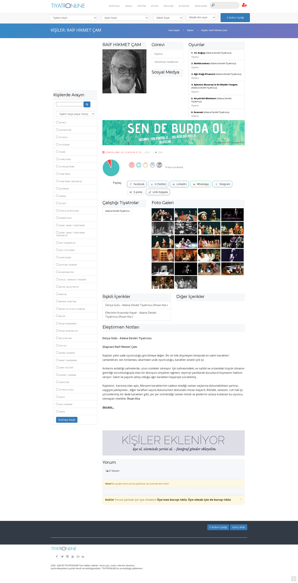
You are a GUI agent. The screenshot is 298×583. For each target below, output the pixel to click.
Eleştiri (184, 6)
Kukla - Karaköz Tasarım (72, 279)
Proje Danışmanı (67, 323)
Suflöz (62, 345)
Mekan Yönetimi (67, 301)
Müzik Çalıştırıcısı (68, 287)
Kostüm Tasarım (67, 264)
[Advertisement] (75, 66)
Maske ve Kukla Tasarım (71, 309)
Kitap (154, 6)
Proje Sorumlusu (68, 331)
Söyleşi (169, 6)
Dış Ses (62, 203)
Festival (114, 6)
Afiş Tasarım (65, 404)
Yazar (61, 152)
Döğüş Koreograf (68, 210)
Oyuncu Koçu (66, 389)
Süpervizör (64, 130)
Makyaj (62, 294)
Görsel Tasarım (67, 375)
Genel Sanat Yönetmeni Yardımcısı (70, 234)
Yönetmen (64, 174)
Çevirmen (63, 188)
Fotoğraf (64, 144)
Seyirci (62, 122)
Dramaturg (65, 218)
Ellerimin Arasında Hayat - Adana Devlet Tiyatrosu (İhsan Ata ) (130, 315)
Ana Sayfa (174, 30)
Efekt (61, 397)
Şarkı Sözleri (65, 367)
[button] (244, 5)
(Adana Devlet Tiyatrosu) (214, 88)
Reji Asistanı (65, 338)
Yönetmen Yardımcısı (70, 181)
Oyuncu (63, 137)
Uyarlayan (64, 159)
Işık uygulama (66, 250)
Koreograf (64, 257)
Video (61, 411)
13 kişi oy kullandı (174, 167)
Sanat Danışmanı (67, 360)
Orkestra (63, 382)
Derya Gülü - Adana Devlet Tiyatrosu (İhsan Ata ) (136, 305)
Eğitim (142, 6)
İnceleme (201, 6)
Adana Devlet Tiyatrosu (117, 210)
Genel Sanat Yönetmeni (71, 225)
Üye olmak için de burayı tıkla (209, 500)
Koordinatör (66, 272)
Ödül (128, 6)
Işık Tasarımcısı (67, 243)
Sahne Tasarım (66, 353)
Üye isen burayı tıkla (172, 500)
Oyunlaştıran (66, 166)
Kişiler (190, 30)
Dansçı (62, 196)
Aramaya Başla (66, 419)
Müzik (61, 316)
